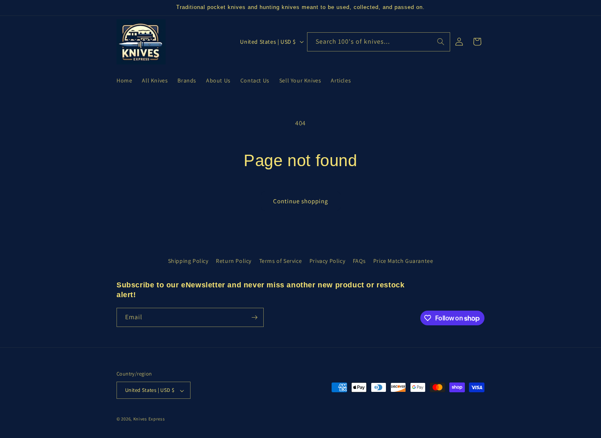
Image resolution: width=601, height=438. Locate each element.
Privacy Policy (327, 261)
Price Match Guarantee (403, 261)
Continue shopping (300, 201)
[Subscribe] (254, 317)
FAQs (359, 261)
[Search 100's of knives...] (441, 42)
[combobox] (378, 42)
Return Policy (233, 261)
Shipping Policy (188, 261)
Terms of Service (280, 261)
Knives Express (149, 419)
